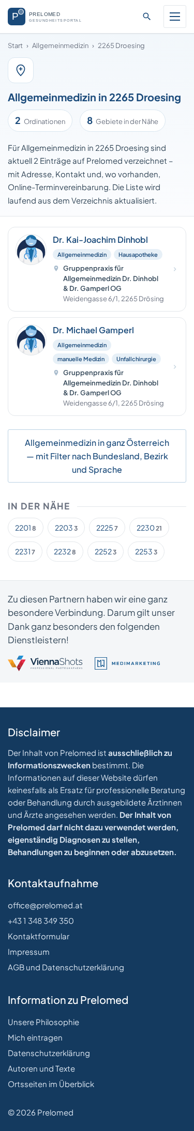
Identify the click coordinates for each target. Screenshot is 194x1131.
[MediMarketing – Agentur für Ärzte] (127, 663)
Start (15, 45)
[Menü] (174, 16)
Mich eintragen (35, 1037)
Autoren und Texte (41, 1068)
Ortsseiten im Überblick (51, 1084)
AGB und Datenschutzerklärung (66, 967)
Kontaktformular (38, 936)
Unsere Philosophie (43, 1022)
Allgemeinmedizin (60, 45)
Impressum (29, 951)
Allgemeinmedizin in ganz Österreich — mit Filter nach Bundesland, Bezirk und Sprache (97, 455)
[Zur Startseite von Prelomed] (50, 16)
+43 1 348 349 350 (41, 920)
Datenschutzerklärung (49, 1053)
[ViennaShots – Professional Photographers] (45, 663)
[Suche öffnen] (147, 16)
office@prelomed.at (45, 905)
